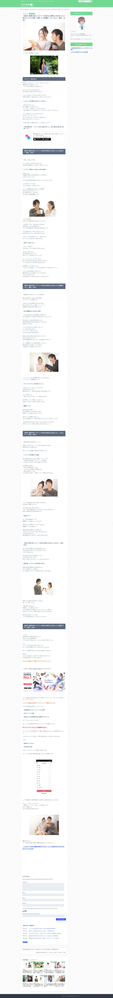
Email (23, 898)
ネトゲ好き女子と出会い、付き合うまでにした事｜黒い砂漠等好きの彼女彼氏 (45, 933)
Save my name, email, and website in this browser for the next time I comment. (40, 908)
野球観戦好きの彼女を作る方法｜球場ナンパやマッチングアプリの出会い (44, 938)
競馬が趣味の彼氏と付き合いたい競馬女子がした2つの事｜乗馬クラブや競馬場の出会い (41, 949)
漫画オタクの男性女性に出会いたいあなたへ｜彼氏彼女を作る (41, 931)
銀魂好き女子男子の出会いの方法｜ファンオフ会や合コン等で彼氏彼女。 (44, 935)
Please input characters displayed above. (31, 913)
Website (24, 903)
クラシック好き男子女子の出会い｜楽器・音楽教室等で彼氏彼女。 (42, 928)
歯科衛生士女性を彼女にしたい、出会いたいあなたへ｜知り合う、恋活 (50, 952)
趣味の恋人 (25, 925)
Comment (24, 882)
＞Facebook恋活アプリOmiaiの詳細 (79, 52)
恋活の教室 (70, 996)
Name (24, 892)
